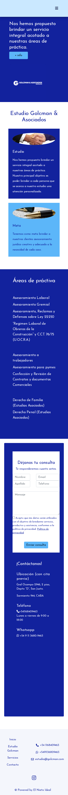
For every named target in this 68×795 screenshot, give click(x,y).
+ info (18, 55)
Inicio (12, 739)
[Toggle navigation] (56, 8)
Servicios (12, 757)
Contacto (13, 764)
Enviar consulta (36, 545)
